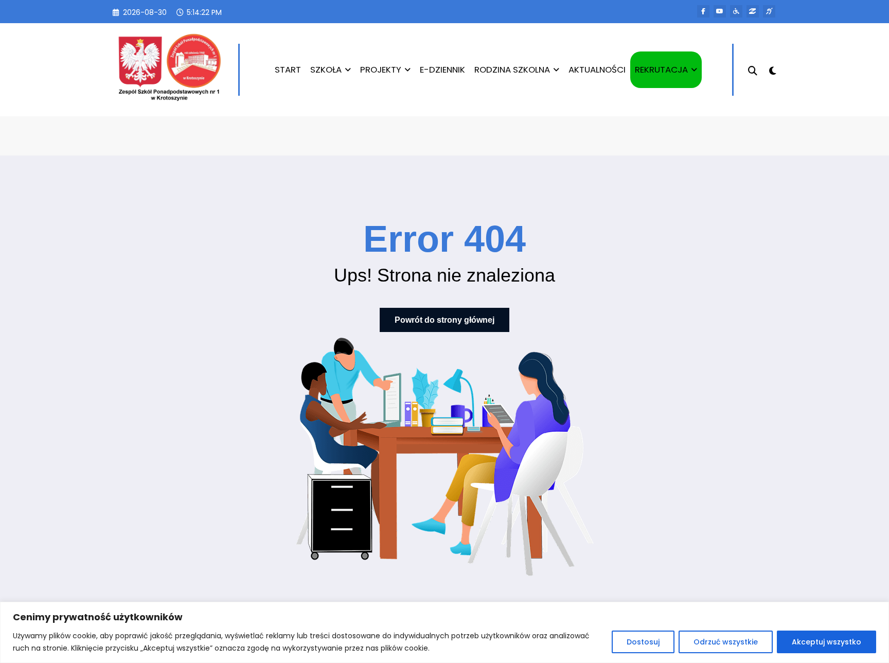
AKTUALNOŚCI (597, 69)
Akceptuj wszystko (826, 642)
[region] (444, 632)
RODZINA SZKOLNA (512, 69)
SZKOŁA (326, 69)
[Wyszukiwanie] (752, 69)
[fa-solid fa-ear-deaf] (769, 11)
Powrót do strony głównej (444, 320)
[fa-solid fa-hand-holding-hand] (752, 11)
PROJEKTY (380, 69)
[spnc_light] (772, 69)
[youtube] (720, 11)
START (288, 69)
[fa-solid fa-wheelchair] (736, 11)
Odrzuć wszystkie (726, 642)
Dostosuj (643, 642)
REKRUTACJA (661, 69)
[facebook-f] (703, 11)
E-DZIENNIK (442, 69)
